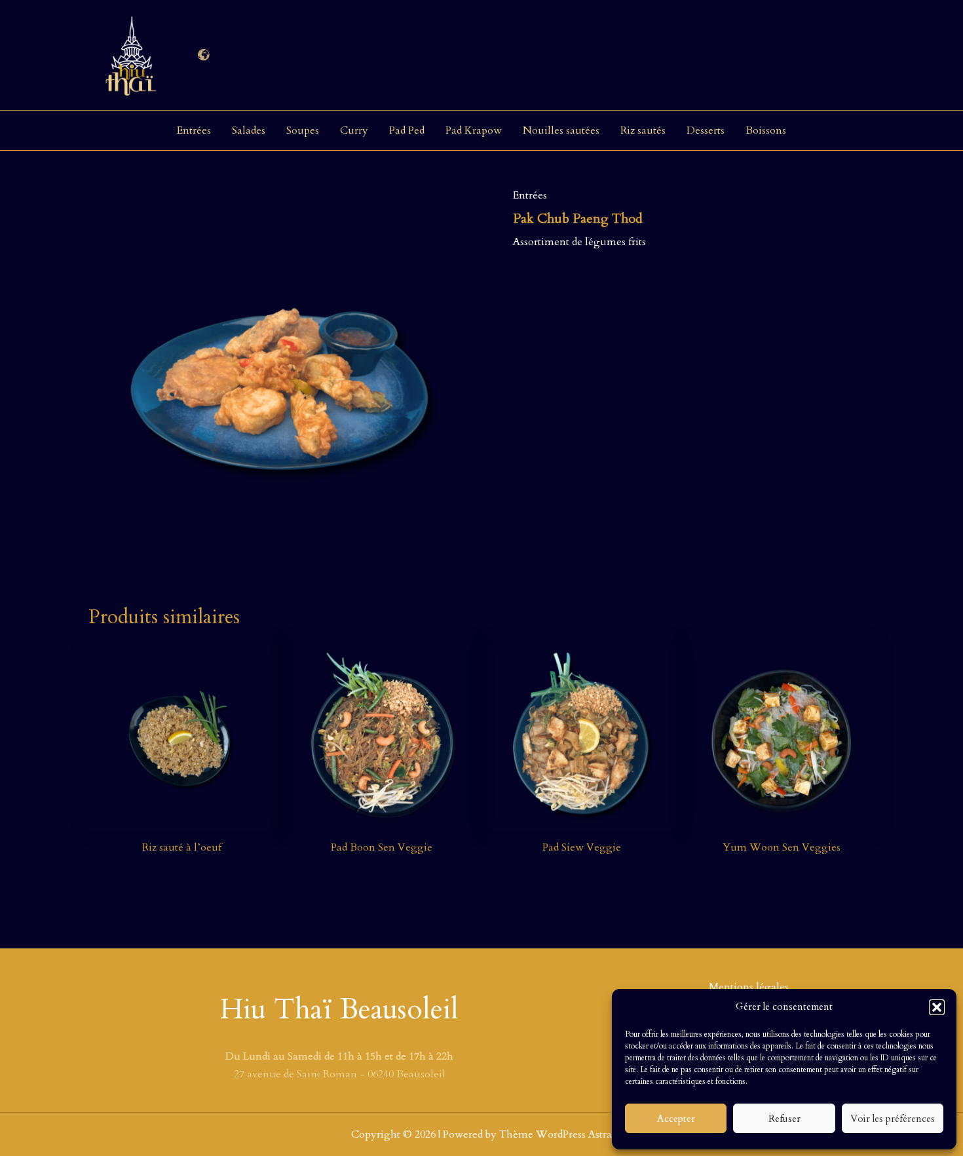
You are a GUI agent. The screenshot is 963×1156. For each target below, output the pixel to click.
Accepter (676, 1118)
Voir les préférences (892, 1118)
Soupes (302, 130)
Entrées (194, 130)
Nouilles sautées (561, 130)
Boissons (766, 130)
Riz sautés (643, 130)
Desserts (706, 130)
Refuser (784, 1118)
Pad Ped (407, 130)
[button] (936, 1007)
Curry (354, 130)
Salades (248, 130)
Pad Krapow (473, 130)
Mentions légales (749, 987)
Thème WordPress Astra (555, 1134)
